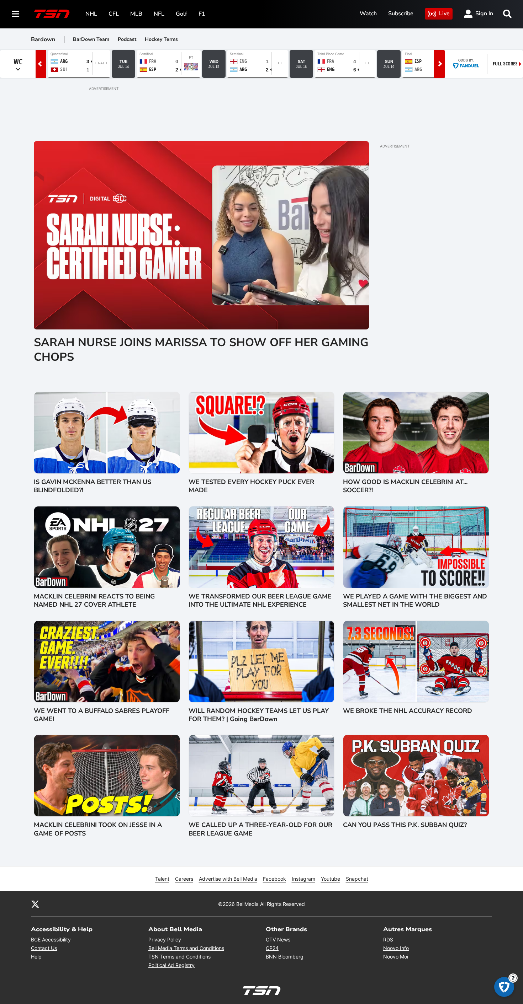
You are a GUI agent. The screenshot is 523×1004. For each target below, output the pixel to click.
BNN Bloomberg (284, 957)
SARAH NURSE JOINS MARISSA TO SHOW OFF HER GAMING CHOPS (201, 350)
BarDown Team (91, 39)
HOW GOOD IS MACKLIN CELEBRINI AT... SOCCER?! (405, 486)
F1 (202, 14)
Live (444, 13)
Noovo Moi (395, 957)
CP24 (272, 948)
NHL (91, 14)
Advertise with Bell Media (228, 879)
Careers (184, 879)
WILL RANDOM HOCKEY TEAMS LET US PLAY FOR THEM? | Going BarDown (259, 715)
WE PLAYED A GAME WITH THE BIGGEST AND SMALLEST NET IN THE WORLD (415, 600)
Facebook (274, 879)
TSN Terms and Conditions (179, 957)
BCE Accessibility (51, 939)
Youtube (330, 879)
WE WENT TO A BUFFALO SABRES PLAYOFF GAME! (101, 715)
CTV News (278, 939)
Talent (162, 879)
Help (36, 957)
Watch (368, 13)
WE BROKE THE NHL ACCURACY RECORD (407, 711)
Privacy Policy (164, 939)
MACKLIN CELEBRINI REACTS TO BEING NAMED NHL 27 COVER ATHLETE (94, 600)
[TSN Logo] (52, 13)
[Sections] (16, 14)
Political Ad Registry (171, 965)
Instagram (303, 879)
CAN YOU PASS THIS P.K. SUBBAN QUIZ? (405, 825)
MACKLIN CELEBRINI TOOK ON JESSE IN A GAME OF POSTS (98, 829)
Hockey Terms (161, 39)
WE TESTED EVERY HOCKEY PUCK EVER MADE (251, 486)
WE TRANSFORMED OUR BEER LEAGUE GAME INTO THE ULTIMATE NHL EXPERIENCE (260, 600)
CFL (114, 14)
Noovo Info (396, 948)
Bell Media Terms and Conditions (186, 948)
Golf (181, 14)
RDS (388, 939)
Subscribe (400, 13)
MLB (136, 14)
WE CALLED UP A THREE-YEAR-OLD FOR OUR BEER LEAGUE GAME (260, 829)
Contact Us (44, 948)
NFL (159, 14)
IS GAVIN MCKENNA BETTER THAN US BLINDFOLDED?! (92, 486)
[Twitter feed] (35, 904)
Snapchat (357, 879)
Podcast (127, 39)
